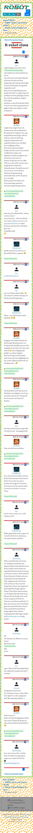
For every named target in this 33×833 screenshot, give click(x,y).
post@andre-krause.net (11, 276)
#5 (28, 265)
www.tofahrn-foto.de (11, 193)
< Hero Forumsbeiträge (13, 40)
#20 (28, 742)
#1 (28, 57)
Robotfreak (16, 558)
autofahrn (16, 125)
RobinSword (16, 248)
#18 (28, 679)
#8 (28, 329)
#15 (28, 550)
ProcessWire (21, 821)
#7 (28, 304)
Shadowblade (16, 751)
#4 (28, 239)
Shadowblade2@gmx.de (11, 763)
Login (27, 14)
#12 (28, 465)
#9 (28, 379)
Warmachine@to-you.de (13, 616)
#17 (28, 657)
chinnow (16, 688)
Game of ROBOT (9, 20)
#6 (28, 282)
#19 (28, 704)
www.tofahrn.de (9, 196)
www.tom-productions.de (14, 191)
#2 (28, 117)
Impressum (27, 814)
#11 (28, 437)
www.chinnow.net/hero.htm (13, 70)
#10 (28, 417)
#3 (28, 202)
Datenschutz (25, 817)
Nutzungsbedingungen (11, 817)
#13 (28, 502)
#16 (28, 625)
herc (16, 65)
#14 (28, 522)
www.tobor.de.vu (9, 646)
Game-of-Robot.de (10, 258)
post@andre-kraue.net (13, 223)
